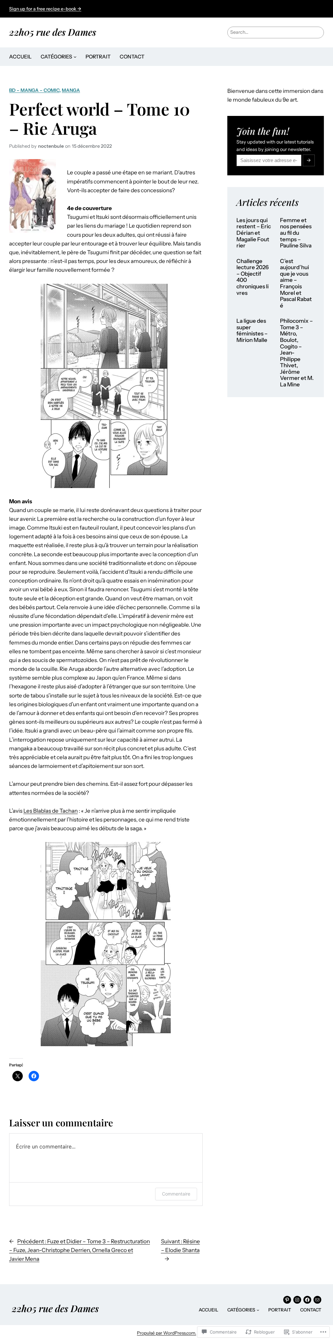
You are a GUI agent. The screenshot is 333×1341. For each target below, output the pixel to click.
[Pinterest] (287, 1300)
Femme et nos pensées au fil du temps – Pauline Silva (296, 233)
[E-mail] (317, 1300)
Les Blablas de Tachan (50, 811)
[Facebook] (307, 1300)
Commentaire (176, 1194)
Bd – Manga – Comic (34, 90)
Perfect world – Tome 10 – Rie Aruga (99, 118)
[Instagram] (297, 1300)
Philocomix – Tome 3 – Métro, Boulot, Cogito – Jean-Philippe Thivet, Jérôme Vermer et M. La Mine (297, 353)
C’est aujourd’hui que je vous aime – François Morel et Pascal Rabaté (296, 283)
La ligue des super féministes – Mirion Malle (252, 330)
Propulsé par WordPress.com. (166, 1332)
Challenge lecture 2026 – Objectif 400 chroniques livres (252, 277)
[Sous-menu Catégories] (74, 56)
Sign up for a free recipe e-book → (45, 9)
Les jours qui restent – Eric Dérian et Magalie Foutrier (253, 233)
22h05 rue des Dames (52, 32)
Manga (71, 90)
